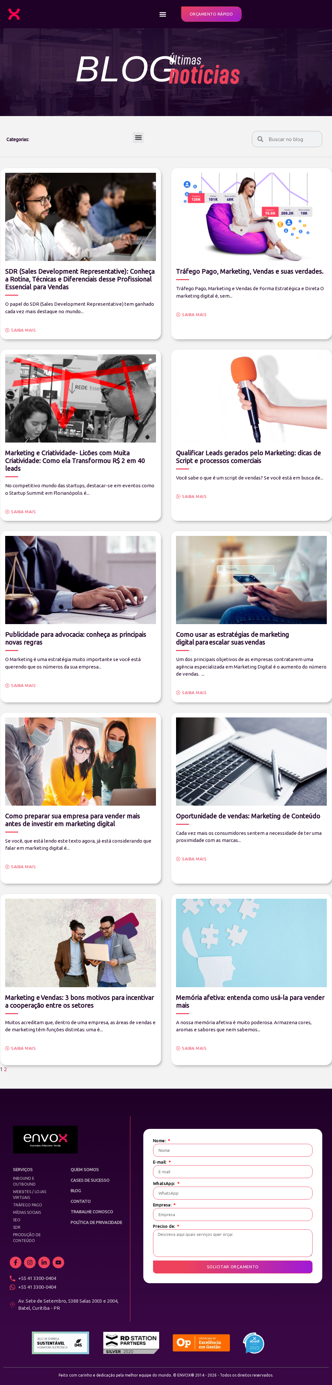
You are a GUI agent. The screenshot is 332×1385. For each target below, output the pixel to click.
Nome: (160, 1141)
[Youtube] (58, 1262)
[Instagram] (30, 1262)
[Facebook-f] (15, 1262)
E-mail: (160, 1162)
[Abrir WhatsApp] (316, 1369)
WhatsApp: (164, 1183)
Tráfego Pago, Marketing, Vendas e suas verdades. (250, 271)
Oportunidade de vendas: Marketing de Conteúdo (248, 816)
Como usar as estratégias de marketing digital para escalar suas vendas (232, 638)
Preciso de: (164, 1226)
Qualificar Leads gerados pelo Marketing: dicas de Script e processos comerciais (248, 456)
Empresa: (163, 1205)
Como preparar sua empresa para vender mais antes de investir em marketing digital (72, 819)
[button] (163, 14)
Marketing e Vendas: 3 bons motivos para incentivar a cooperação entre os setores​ (79, 1001)
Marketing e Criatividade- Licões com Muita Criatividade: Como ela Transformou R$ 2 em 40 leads (75, 460)
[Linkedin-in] (44, 1262)
